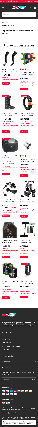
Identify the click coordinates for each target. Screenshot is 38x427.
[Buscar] (34, 14)
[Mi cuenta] (30, 7)
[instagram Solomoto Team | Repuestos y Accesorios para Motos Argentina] (2, 333)
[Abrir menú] (3, 7)
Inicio (3, 22)
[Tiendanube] (9, 413)
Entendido (29, 423)
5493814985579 (7, 339)
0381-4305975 (6, 343)
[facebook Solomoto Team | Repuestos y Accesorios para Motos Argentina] (6, 333)
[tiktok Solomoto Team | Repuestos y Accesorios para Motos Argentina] (11, 333)
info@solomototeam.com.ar (11, 346)
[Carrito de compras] (35, 8)
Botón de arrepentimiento (12, 409)
